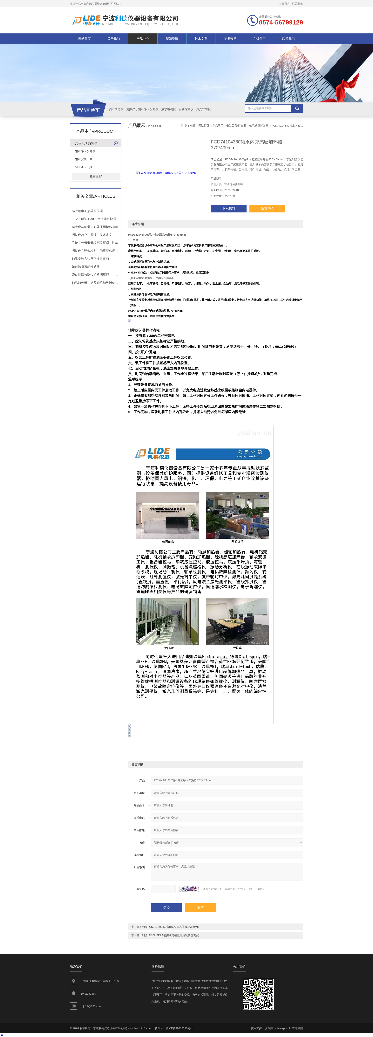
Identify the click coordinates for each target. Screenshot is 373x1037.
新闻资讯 (172, 38)
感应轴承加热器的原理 (87, 211)
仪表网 (269, 1028)
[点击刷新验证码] (189, 889)
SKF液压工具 (83, 167)
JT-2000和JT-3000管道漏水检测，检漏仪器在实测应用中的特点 (96, 219)
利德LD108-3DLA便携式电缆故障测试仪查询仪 (170, 935)
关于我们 (113, 38)
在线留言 (284, 3)
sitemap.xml (282, 1028)
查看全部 (96, 176)
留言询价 (267, 208)
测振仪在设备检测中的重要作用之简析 (96, 250)
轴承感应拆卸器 (85, 151)
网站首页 (84, 38)
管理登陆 (297, 1028)
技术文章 (201, 38)
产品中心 (143, 38)
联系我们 (297, 3)
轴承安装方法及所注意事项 (90, 258)
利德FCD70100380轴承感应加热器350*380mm (171, 926)
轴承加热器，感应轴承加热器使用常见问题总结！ (96, 282)
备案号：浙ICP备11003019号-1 (174, 1028)
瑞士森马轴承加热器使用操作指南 (95, 227)
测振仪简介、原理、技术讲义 (92, 235)
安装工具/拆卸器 (86, 143)
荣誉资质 (230, 38)
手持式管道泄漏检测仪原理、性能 (95, 243)
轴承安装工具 (83, 159)
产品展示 (217, 125)
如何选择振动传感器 (86, 266)
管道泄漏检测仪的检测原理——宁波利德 (96, 274)
